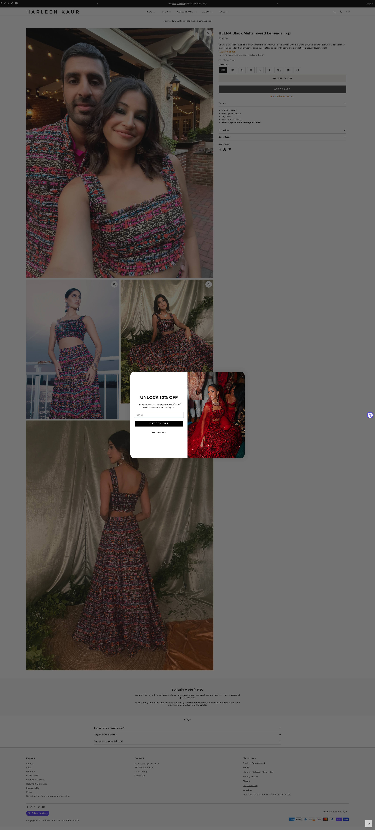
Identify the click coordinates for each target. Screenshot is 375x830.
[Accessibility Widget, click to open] (370, 415)
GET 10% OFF (158, 423)
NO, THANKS (158, 432)
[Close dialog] (241, 375)
